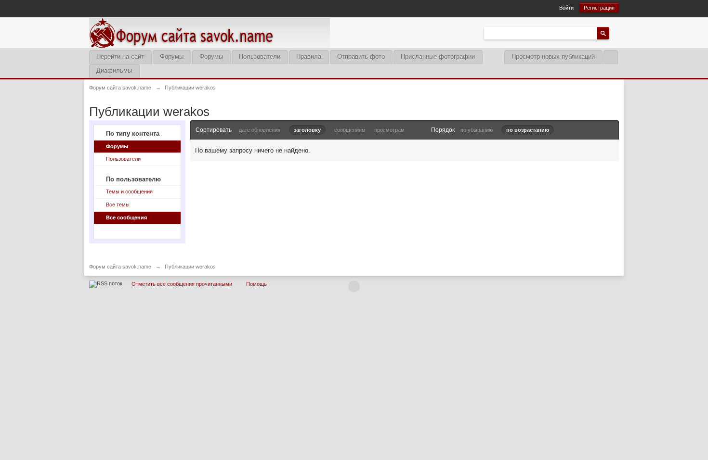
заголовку (307, 130)
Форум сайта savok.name (120, 266)
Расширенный (615, 33)
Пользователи (259, 56)
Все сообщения (126, 217)
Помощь (256, 284)
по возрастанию (527, 130)
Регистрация (599, 8)
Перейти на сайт (120, 56)
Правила (308, 56)
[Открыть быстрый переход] (610, 57)
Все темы (118, 204)
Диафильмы (114, 70)
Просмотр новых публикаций (553, 56)
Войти (566, 8)
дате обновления (259, 130)
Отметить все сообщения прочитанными (181, 284)
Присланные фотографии (438, 56)
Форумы (172, 56)
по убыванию (476, 130)
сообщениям (350, 130)
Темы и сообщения (129, 191)
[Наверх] (354, 286)
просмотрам (389, 130)
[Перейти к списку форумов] (209, 32)
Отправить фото (361, 56)
